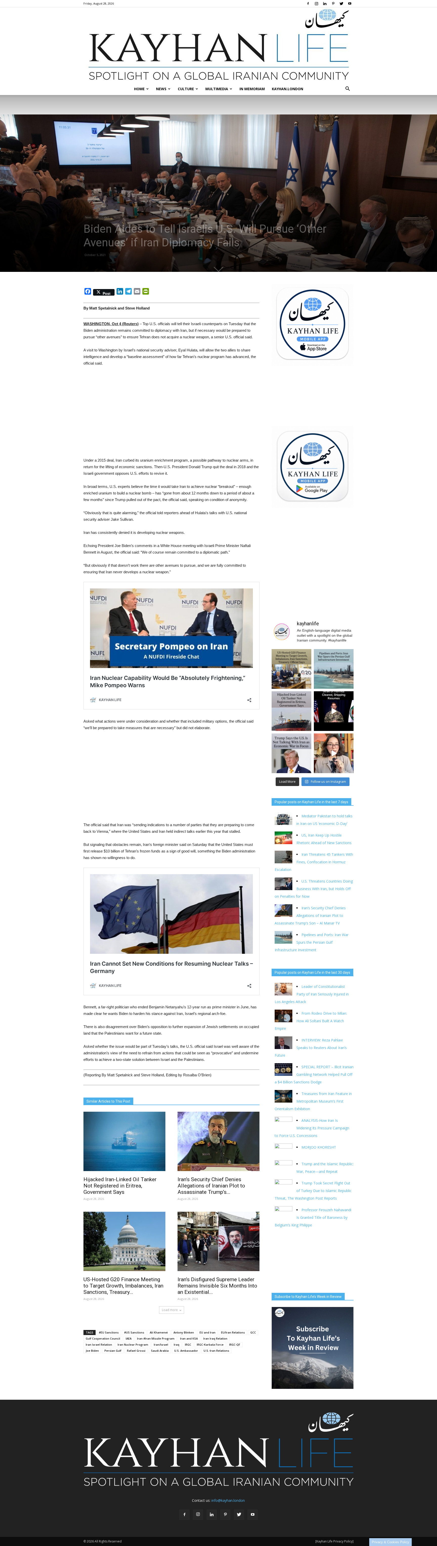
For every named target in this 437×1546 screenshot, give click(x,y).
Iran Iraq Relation (215, 1338)
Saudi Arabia (160, 1350)
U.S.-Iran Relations (216, 1350)
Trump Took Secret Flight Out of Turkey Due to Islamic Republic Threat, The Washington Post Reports (313, 1191)
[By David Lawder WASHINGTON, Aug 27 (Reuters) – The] (291, 669)
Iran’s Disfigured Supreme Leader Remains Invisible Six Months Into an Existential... (217, 1285)
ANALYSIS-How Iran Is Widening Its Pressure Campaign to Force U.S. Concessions (312, 1128)
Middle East (102, 217)
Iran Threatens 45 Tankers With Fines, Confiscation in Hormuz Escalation (314, 862)
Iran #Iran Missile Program (155, 1338)
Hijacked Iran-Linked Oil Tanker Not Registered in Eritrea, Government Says (120, 1185)
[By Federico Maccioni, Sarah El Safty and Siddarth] (334, 669)
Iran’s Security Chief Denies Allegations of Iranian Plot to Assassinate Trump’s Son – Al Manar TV (310, 915)
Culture (186, 88)
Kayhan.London (287, 88)
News (161, 88)
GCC (253, 1332)
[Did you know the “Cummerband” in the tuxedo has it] (334, 753)
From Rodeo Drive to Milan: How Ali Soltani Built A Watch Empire (311, 1021)
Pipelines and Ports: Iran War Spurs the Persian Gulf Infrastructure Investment (311, 942)
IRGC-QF (234, 1344)
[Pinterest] (333, 3)
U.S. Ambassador (186, 1350)
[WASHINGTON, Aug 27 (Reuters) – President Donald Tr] (291, 753)
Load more (170, 1310)
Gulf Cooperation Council (103, 1338)
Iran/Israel (161, 1344)
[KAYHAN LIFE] (218, 45)
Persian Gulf (112, 1350)
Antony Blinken (183, 1332)
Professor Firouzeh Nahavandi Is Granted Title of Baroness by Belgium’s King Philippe (313, 1217)
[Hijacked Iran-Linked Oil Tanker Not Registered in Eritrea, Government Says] (124, 1141)
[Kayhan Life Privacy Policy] (334, 1541)
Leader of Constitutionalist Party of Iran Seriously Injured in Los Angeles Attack (312, 994)
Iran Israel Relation (99, 1344)
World (117, 217)
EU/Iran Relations (233, 1332)
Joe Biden (92, 1350)
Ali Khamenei (159, 1332)
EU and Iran (207, 1332)
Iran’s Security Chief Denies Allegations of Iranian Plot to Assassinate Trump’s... (211, 1185)
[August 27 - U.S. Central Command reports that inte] (334, 711)
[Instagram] (316, 3)
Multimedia (216, 88)
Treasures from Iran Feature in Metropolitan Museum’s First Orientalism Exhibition (313, 1101)
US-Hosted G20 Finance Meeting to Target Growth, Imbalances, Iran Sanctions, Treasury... (123, 1285)
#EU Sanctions (109, 1332)
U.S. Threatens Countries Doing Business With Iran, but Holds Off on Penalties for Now (314, 889)
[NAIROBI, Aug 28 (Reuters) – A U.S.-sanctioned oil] (291, 711)
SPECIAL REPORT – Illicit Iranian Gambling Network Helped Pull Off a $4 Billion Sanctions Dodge (314, 1074)
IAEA (129, 1338)
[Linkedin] (325, 3)
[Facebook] (308, 3)
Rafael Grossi (136, 1350)
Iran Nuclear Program (133, 1344)
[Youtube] (350, 3)
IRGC (188, 1344)
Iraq (176, 1344)
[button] (347, 89)
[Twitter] (341, 3)
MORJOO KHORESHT (319, 1147)
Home (139, 88)
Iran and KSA (189, 1338)
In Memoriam (252, 88)
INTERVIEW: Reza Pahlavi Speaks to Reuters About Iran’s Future (311, 1048)
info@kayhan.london (228, 1500)
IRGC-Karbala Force (210, 1344)
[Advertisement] (171, 408)
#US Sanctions (134, 1332)
